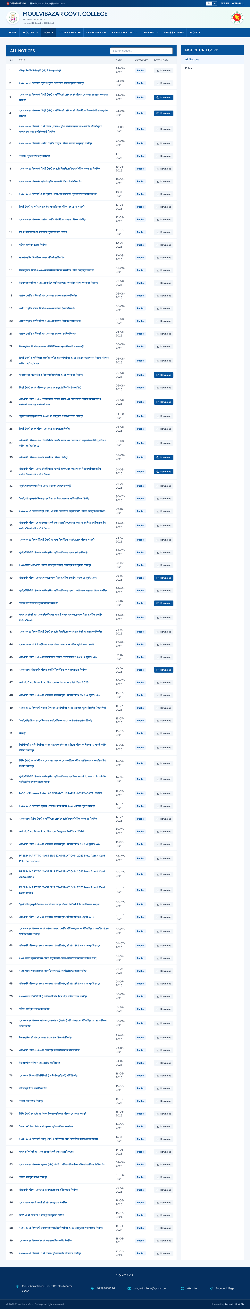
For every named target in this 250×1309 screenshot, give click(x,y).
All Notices (192, 59)
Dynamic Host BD (234, 1304)
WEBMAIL (238, 3)
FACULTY (194, 32)
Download (165, 70)
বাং (215, 3)
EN (209, 3)
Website (192, 1288)
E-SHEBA (149, 32)
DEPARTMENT (94, 32)
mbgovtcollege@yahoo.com (151, 1288)
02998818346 (106, 1288)
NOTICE (48, 32)
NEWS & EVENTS (174, 32)
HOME (13, 32)
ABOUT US (28, 32)
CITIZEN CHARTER (70, 32)
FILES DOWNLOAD (123, 32)
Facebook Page (225, 1288)
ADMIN (225, 3)
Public (189, 68)
